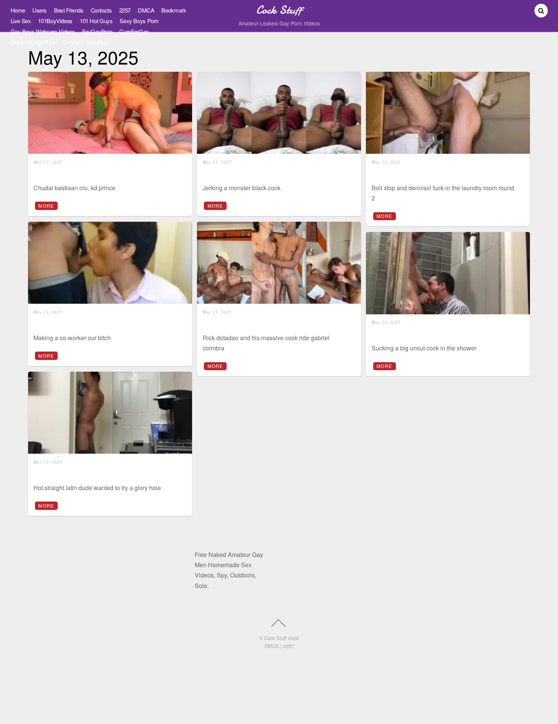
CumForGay (134, 31)
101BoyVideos (55, 21)
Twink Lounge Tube (33, 42)
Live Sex (21, 21)
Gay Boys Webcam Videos (43, 31)
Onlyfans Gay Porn (86, 42)
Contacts (101, 10)
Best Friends (68, 10)
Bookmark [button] (173, 10)
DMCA (146, 10)
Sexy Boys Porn (139, 21)
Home (18, 10)
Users (39, 10)
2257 (125, 10)
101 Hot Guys (96, 21)
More (46, 205)
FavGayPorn (97, 31)
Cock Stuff (275, 638)
